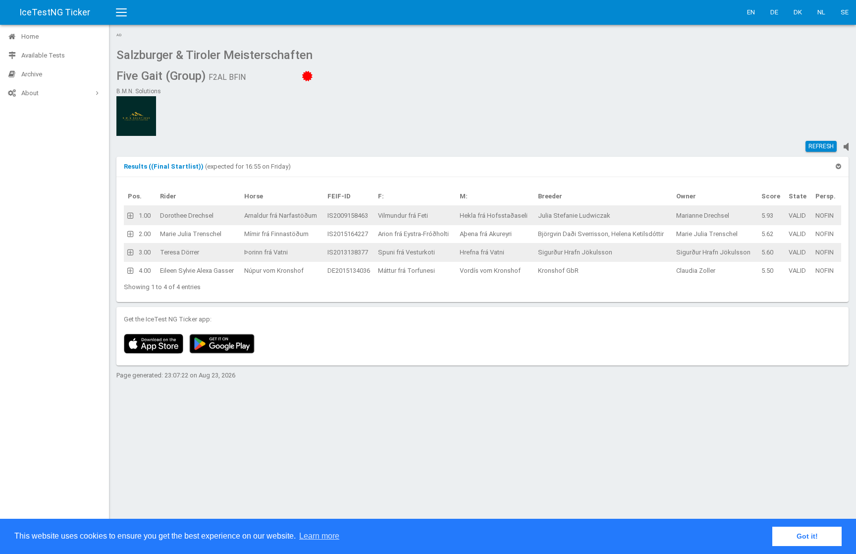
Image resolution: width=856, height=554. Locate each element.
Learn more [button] (319, 536)
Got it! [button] (807, 536)
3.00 (145, 252)
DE (774, 12)
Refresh (821, 146)
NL (821, 12)
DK (798, 12)
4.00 (145, 270)
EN (751, 12)
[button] (164, 166)
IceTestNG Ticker (54, 12)
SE (845, 12)
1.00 (145, 215)
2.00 (145, 234)
